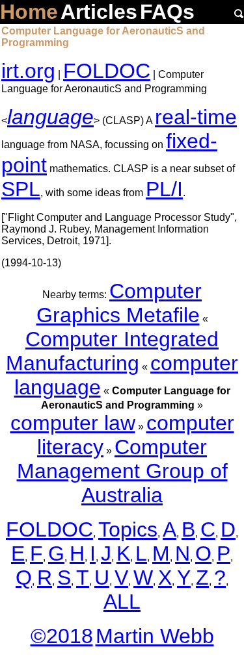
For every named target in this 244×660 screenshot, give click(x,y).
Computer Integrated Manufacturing (112, 351)
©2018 (62, 636)
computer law (72, 423)
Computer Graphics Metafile (119, 303)
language (50, 117)
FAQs (167, 11)
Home (29, 11)
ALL (122, 601)
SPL (20, 189)
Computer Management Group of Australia (122, 471)
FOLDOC (106, 70)
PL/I (164, 189)
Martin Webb (155, 636)
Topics (127, 529)
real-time (196, 117)
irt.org (28, 70)
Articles (99, 11)
